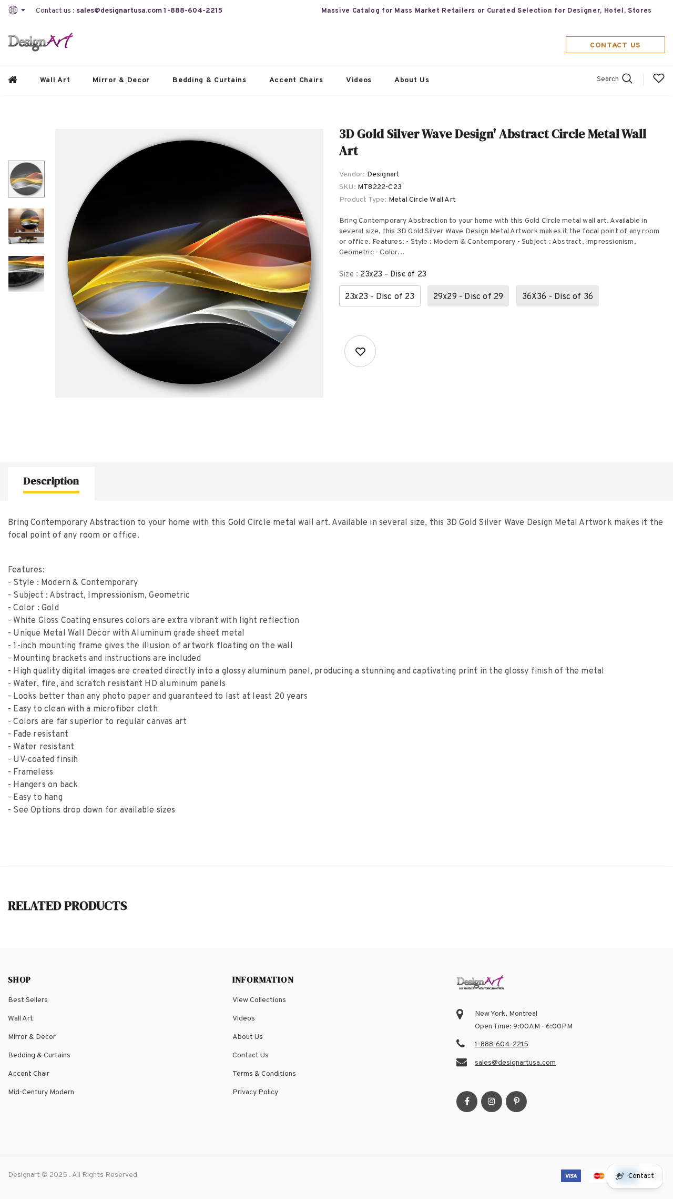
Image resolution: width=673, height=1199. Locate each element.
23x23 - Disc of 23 (380, 297)
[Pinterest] (516, 1101)
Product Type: (363, 199)
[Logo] (41, 43)
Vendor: (352, 174)
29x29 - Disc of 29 (468, 297)
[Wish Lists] (360, 351)
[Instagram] (491, 1101)
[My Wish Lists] (658, 82)
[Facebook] (466, 1101)
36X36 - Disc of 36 (558, 297)
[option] (189, 263)
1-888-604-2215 (193, 10)
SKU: (347, 187)
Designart (383, 174)
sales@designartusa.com (119, 10)
